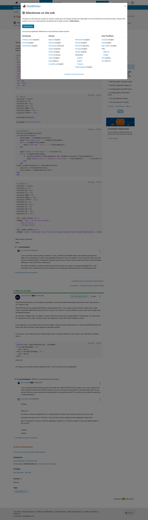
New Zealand (106, 46)
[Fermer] (125, 6)
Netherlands (79, 40)
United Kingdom (80, 67)
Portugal (78, 49)
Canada (25, 43)
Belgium (51, 40)
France (51, 55)
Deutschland (53, 46)
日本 (103, 58)
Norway (78, 43)
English (79, 61)
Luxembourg (53, 64)
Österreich (78, 46)
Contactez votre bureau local (74, 74)
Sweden (78, 52)
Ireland (51, 58)
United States (26, 46)
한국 (103, 61)
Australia (105, 40)
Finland (51, 52)
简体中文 (106, 52)
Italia (50, 61)
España (51, 49)
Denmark (52, 43)
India (103, 43)
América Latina (27, 40)
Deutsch (80, 58)
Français (80, 64)
